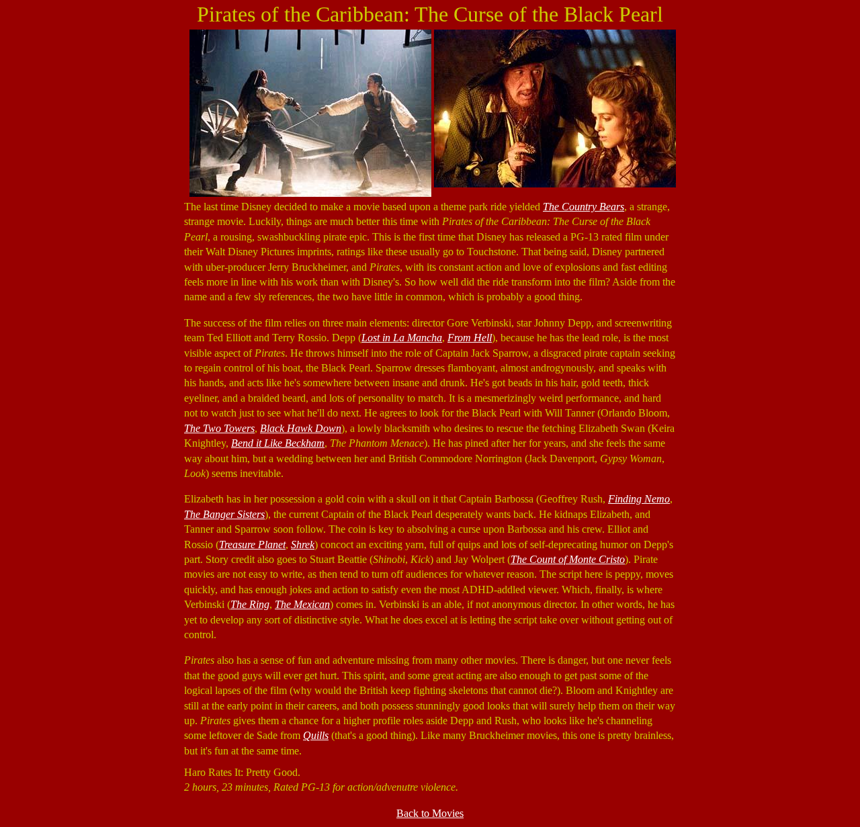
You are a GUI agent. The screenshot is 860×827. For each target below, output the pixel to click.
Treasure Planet (252, 544)
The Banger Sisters (224, 514)
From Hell (469, 337)
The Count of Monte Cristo (568, 559)
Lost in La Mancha (401, 337)
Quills (316, 735)
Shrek (302, 544)
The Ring (249, 604)
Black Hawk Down (300, 428)
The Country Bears (583, 206)
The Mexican (302, 604)
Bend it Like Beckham (278, 443)
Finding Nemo (639, 499)
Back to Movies (430, 813)
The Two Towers (219, 428)
